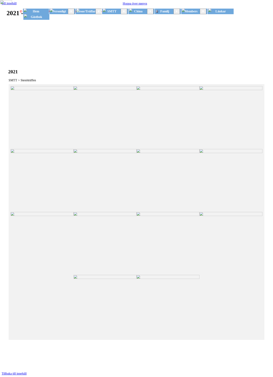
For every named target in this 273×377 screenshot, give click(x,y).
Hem (36, 11)
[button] (42, 117)
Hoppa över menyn (135, 3)
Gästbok (36, 17)
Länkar (220, 11)
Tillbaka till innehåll (14, 373)
